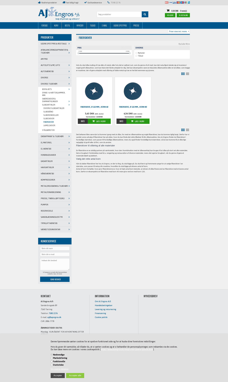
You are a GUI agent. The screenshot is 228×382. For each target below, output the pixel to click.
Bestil (67, 25)
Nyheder (80, 25)
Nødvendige (59, 354)
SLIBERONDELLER (50, 115)
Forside (44, 25)
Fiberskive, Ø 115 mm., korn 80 (133, 107)
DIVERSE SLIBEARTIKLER (53, 108)
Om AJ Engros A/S (103, 301)
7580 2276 (53, 313)
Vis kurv (170, 15)
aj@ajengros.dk (54, 317)
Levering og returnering (105, 309)
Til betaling (183, 15)
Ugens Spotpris (120, 25)
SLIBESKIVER (48, 119)
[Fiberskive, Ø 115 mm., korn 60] (94, 91)
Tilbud (92, 25)
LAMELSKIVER (49, 125)
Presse (136, 25)
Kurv (56, 25)
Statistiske (58, 365)
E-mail (104, 25)
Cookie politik (101, 317)
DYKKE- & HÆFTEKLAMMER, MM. (53, 94)
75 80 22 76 (115, 3)
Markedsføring (60, 358)
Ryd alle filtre (184, 44)
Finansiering (100, 313)
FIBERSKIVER (48, 122)
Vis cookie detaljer (60, 369)
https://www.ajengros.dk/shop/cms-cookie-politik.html (127, 349)
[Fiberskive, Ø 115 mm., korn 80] (133, 91)
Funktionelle (59, 361)
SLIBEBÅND (48, 112)
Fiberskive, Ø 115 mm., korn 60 (94, 107)
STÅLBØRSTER (48, 130)
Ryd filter (125, 48)
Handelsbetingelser (103, 305)
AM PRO (44, 59)
